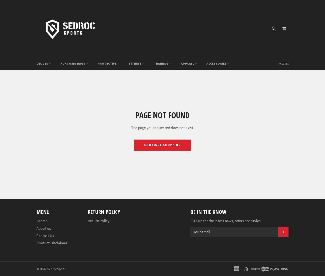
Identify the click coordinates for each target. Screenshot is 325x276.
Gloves (42, 63)
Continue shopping (162, 145)
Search (42, 220)
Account (284, 63)
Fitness (135, 63)
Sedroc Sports (56, 269)
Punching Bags (73, 63)
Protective (108, 63)
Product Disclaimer (51, 243)
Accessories (216, 63)
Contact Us (45, 235)
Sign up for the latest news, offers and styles (225, 220)
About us (43, 228)
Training (161, 63)
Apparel (188, 63)
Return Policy (98, 220)
